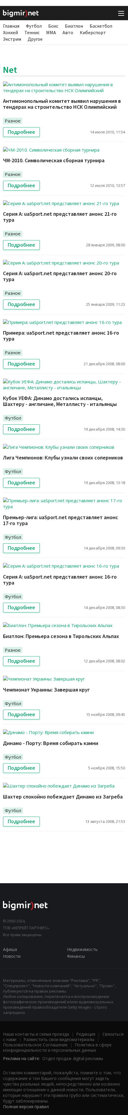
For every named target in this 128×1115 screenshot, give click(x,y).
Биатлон (74, 26)
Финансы (76, 956)
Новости (12, 956)
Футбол (34, 26)
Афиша (10, 949)
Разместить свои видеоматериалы (59, 1039)
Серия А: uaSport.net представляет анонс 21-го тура (60, 216)
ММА (51, 32)
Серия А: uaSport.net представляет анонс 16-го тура (60, 579)
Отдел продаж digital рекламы (72, 1058)
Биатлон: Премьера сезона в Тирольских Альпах (61, 636)
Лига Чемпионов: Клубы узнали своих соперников (63, 457)
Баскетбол (101, 26)
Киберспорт (93, 32)
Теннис (32, 32)
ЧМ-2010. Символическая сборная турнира (53, 160)
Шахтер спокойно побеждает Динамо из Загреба (63, 796)
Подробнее (21, 132)
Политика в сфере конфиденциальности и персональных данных (57, 1047)
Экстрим (12, 39)
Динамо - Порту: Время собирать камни (50, 743)
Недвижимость (82, 949)
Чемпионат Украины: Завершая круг (46, 689)
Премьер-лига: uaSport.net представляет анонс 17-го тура (60, 520)
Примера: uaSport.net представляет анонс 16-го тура (61, 335)
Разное (13, 121)
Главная (11, 26)
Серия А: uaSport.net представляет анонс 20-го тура (60, 276)
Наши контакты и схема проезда (36, 1034)
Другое (35, 39)
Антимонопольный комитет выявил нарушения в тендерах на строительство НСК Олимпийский (62, 103)
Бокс (53, 26)
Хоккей (10, 32)
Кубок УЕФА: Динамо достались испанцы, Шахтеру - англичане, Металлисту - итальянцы (60, 401)
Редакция (85, 1034)
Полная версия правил (26, 1106)
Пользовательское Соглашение (35, 1045)
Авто (68, 32)
